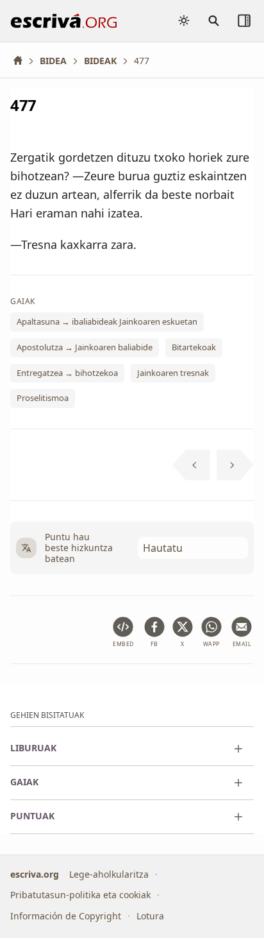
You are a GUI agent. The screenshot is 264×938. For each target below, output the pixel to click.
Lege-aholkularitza (109, 874)
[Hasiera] (22, 61)
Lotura (150, 916)
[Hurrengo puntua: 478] (235, 465)
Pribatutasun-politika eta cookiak (80, 895)
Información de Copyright (65, 916)
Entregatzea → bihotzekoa (67, 373)
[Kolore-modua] (184, 20)
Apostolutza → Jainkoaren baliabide (85, 347)
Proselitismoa (43, 398)
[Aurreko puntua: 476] (191, 465)
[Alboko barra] (244, 20)
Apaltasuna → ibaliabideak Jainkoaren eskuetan (107, 321)
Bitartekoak (194, 347)
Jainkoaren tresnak (173, 373)
